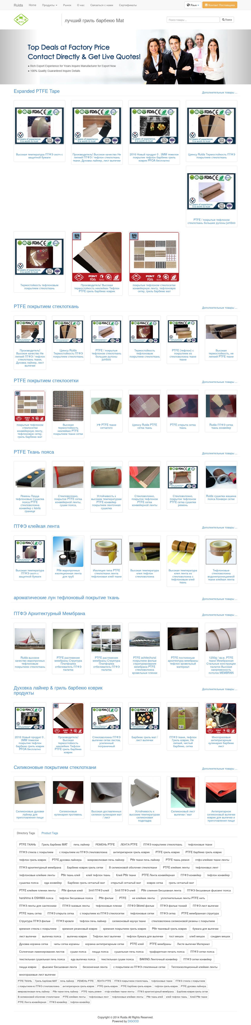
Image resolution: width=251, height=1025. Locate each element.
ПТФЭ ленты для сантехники (37, 905)
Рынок (67, 5)
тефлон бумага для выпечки (145, 936)
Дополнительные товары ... (219, 92)
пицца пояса (100, 951)
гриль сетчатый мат (181, 883)
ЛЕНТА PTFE (129, 844)
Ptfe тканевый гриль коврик (169, 928)
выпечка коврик (77, 936)
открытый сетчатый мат (126, 883)
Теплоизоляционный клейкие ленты (194, 967)
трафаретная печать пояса (167, 951)
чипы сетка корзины (66, 944)
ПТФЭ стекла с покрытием (36, 852)
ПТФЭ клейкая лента (36, 525)
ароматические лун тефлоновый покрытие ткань (66, 597)
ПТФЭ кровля (65, 921)
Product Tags (50, 833)
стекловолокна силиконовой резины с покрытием (183, 921)
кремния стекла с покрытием (37, 928)
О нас (81, 5)
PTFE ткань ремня (177, 860)
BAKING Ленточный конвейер (158, 959)
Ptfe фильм (106, 898)
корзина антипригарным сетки (104, 944)
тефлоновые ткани (200, 844)
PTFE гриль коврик (168, 852)
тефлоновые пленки (109, 905)
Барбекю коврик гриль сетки (85, 867)
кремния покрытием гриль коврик (124, 928)
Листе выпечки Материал (193, 944)
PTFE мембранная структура (200, 913)
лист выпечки (27, 936)
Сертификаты (128, 5)
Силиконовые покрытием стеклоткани (55, 766)
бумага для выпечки (205, 928)
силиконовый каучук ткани (129, 921)
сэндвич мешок (220, 936)
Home (32, 5)
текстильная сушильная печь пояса (42, 959)
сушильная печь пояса (129, 951)
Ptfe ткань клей (70, 875)
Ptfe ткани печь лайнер (145, 860)
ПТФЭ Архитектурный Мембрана (49, 613)
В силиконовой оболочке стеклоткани (133, 867)
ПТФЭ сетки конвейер (197, 959)
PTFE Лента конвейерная (158, 875)
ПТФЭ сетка (168, 913)
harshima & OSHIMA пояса (36, 898)
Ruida (18, 4)
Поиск (228, 19)
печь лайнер (82, 844)
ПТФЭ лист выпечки (205, 905)
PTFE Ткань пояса (34, 451)
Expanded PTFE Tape (37, 90)
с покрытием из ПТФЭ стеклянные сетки (139, 967)
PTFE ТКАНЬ (27, 844)
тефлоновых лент (207, 867)
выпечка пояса (51, 936)
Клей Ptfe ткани (126, 875)
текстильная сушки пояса (117, 959)
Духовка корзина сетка (33, 944)
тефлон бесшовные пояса (76, 898)
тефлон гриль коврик (32, 860)
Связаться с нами (101, 5)
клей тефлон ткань (98, 875)
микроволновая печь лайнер (105, 860)
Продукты (48, 5)
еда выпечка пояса (83, 959)
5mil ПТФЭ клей (125, 890)
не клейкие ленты (143, 898)
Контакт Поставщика (221, 5)
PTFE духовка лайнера (67, 860)
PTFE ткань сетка (30, 913)
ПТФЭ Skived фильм (141, 905)
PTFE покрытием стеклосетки (46, 380)
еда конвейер (53, 883)
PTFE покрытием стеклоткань (46, 306)
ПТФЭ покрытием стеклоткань (162, 844)
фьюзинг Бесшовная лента (59, 967)
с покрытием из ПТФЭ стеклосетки (102, 913)
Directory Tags (26, 833)
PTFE (122, 898)
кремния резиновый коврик (79, 928)
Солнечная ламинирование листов (41, 951)
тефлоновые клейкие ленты (37, 875)
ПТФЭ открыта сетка (60, 913)
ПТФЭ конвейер (191, 875)
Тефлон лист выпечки (107, 936)
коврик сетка (155, 883)
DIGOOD (133, 1021)
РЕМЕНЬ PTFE (105, 844)
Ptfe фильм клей (72, 890)
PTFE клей (137, 944)
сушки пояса (78, 951)
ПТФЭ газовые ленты (76, 905)
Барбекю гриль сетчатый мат (86, 883)
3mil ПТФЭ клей (99, 890)
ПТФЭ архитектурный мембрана (40, 867)
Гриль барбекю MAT (55, 844)
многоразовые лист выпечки (37, 974)
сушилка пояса (28, 883)
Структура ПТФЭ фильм (34, 921)
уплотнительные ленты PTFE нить (183, 898)
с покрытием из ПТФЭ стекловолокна (83, 852)
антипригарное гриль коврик (131, 852)
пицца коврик (27, 967)
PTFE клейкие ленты (176, 867)
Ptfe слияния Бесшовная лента (161, 890)
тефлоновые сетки (142, 913)
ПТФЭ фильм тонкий (173, 905)
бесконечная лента (95, 967)
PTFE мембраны (160, 944)
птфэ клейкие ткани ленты (212, 860)
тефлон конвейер (218, 875)
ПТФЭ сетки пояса (202, 951)
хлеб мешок (197, 936)
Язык (193, 5)
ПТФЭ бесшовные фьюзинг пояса (209, 890)
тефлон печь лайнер (93, 921)
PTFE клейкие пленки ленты (37, 890)
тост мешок (176, 936)
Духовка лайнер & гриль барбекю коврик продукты (58, 690)
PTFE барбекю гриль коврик (204, 852)
